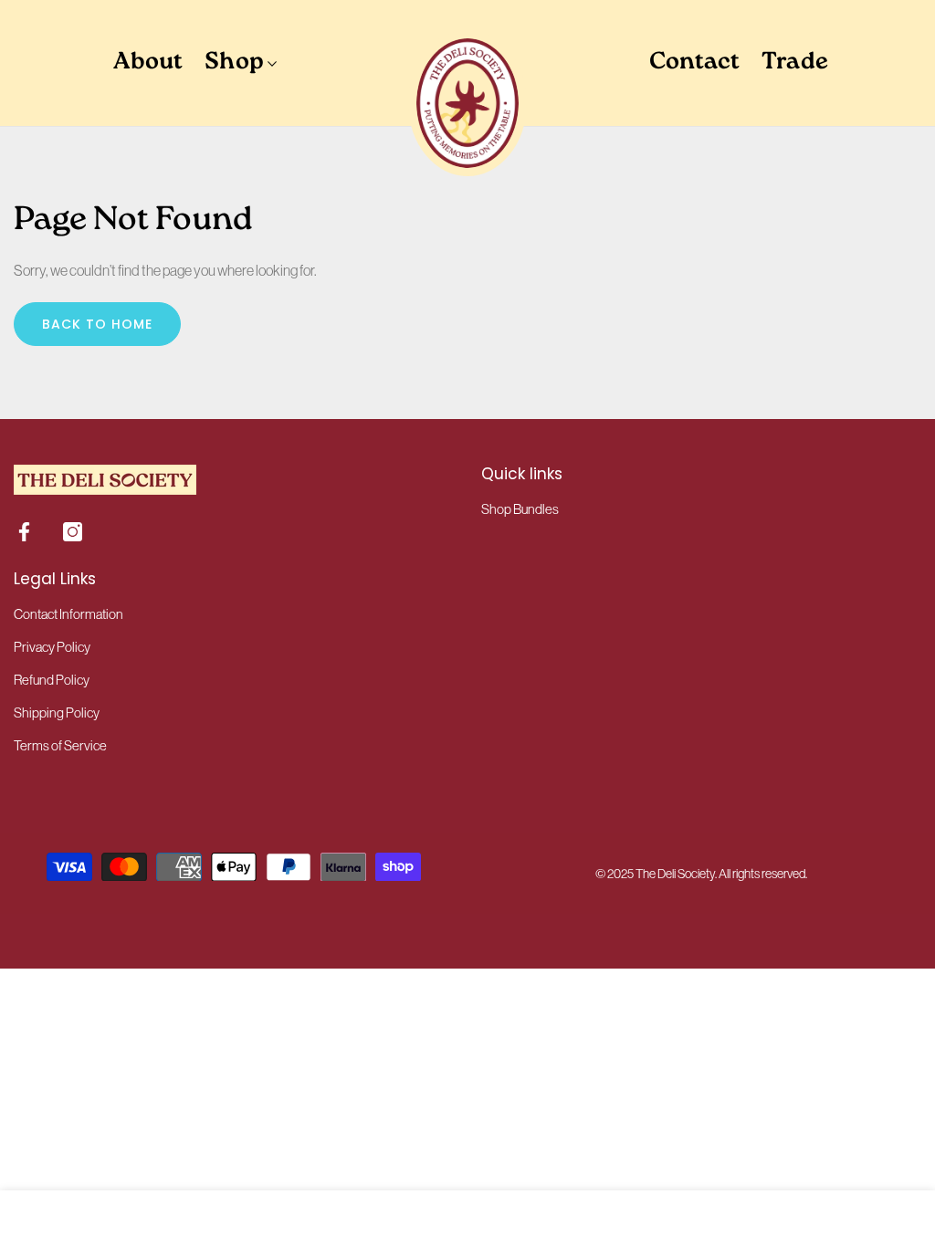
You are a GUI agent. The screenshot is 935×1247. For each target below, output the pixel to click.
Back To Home (97, 324)
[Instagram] (72, 531)
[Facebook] (24, 531)
